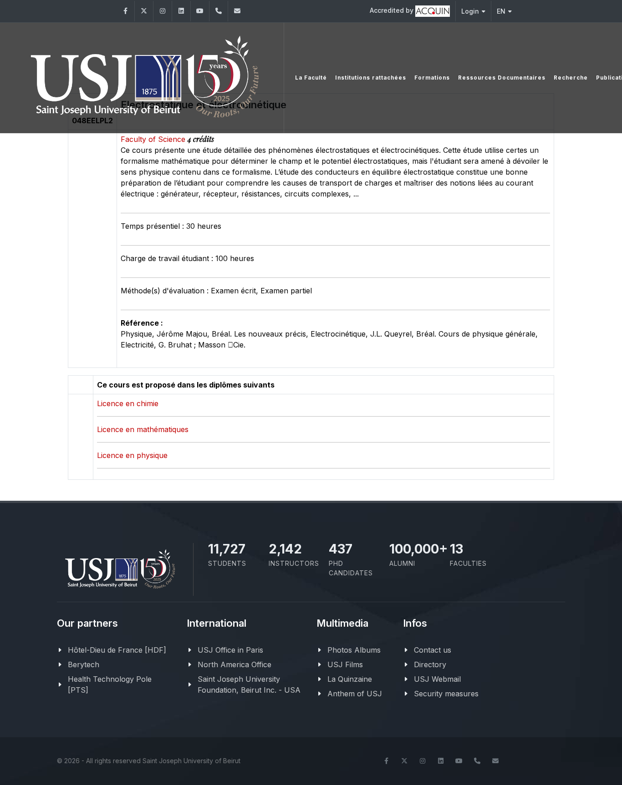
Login (470, 11)
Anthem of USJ (354, 693)
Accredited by (392, 10)
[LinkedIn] (181, 11)
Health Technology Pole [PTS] (110, 684)
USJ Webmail (437, 679)
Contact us (432, 649)
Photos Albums (354, 649)
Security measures (446, 693)
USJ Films (345, 664)
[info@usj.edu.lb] (495, 760)
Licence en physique (132, 455)
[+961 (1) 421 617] (218, 11)
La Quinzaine (349, 679)
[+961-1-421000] (477, 760)
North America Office (234, 664)
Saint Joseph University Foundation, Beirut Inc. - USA (249, 684)
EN (501, 11)
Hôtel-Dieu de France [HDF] (117, 649)
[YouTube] (200, 11)
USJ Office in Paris (230, 649)
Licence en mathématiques (143, 429)
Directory (430, 664)
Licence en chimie (127, 403)
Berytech (83, 664)
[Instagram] (162, 11)
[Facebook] (125, 11)
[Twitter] (144, 11)
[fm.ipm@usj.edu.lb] (237, 11)
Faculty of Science (154, 139)
